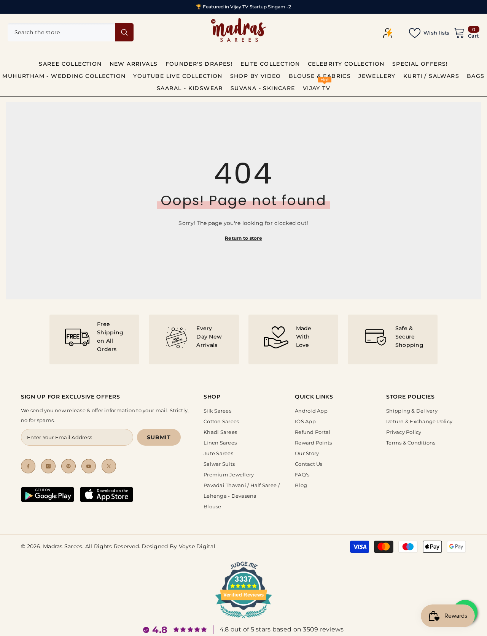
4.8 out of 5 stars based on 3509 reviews (282, 629)
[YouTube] (88, 466)
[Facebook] (28, 466)
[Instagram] (48, 466)
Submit (158, 437)
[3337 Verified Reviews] (243, 619)
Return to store (243, 238)
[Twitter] (109, 466)
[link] (94, 339)
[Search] (71, 32)
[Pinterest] (68, 466)
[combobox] (61, 32)
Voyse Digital (197, 546)
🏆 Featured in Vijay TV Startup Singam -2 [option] (243, 6)
